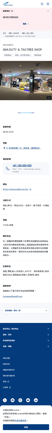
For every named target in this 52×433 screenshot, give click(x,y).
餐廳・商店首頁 (14, 33)
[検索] (42, 4)
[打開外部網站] (5, 400)
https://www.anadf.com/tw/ (15, 189)
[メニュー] (48, 4)
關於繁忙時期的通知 (10, 17)
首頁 (4, 33)
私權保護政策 (20, 420)
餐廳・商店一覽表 (28, 33)
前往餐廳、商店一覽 (12, 310)
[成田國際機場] (8, 4)
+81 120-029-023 (22, 165)
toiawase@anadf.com (12, 296)
